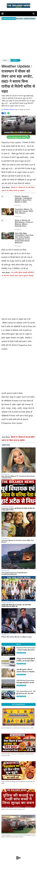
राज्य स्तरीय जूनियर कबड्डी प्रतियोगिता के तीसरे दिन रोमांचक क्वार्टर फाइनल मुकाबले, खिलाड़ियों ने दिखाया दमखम (18, 276)
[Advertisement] (18, 39)
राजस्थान (15, 60)
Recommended (18, 704)
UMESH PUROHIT (9, 109)
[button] (3, 13)
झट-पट (18, 644)
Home (5, 60)
